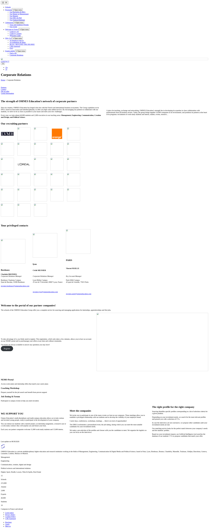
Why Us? (8, 38)
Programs (8, 10)
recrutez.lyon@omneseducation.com (45, 292)
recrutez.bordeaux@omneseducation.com (15, 286)
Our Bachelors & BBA (17, 12)
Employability (10, 51)
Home (3, 80)
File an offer (5, 91)
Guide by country (16, 34)
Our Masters (14, 16)
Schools (8, 7)
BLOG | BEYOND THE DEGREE (22, 44)
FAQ (11, 48)
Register (7, 348)
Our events (13, 27)
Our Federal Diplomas (17, 20)
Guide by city (14, 32)
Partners (3, 87)
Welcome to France (12, 29)
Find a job (13, 53)
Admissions (9, 23)
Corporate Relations (16, 55)
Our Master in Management (19, 14)
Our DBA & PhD (16, 18)
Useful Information (7, 93)
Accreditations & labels (18, 42)
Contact (3, 89)
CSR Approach (15, 46)
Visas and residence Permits (19, 25)
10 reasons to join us (17, 40)
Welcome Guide (15, 35)
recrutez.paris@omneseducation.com (78, 294)
